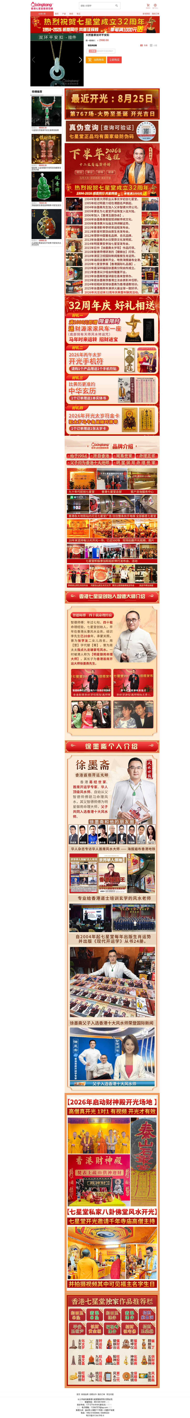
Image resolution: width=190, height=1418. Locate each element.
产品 (64, 14)
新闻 (71, 14)
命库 (81, 1402)
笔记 (78, 14)
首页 (57, 14)
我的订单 (101, 1394)
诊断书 (109, 1405)
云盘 (107, 1402)
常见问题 (110, 1394)
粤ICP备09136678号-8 (95, 1416)
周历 (110, 1407)
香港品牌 (84, 1394)
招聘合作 (93, 1394)
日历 (78, 1407)
